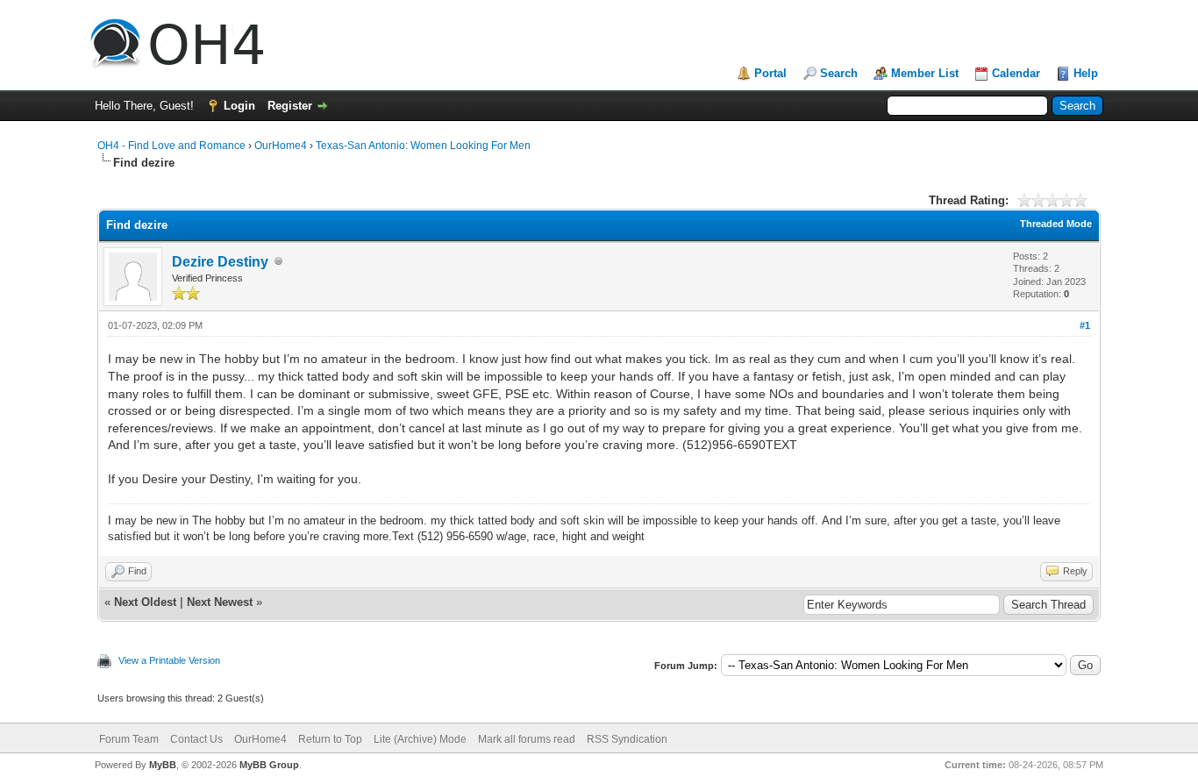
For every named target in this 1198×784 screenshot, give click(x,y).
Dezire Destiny (220, 261)
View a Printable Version (169, 660)
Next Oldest (145, 602)
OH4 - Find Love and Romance (171, 145)
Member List (925, 73)
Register (289, 105)
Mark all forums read (526, 739)
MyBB (162, 764)
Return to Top (330, 739)
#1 (1085, 325)
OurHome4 (280, 145)
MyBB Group (269, 764)
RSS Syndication (627, 739)
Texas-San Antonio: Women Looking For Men (423, 145)
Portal (770, 73)
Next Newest (220, 602)
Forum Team (129, 739)
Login (239, 105)
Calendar (1016, 73)
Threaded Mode (1056, 223)
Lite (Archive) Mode (420, 739)
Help (1085, 73)
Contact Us (196, 739)
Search (839, 73)
